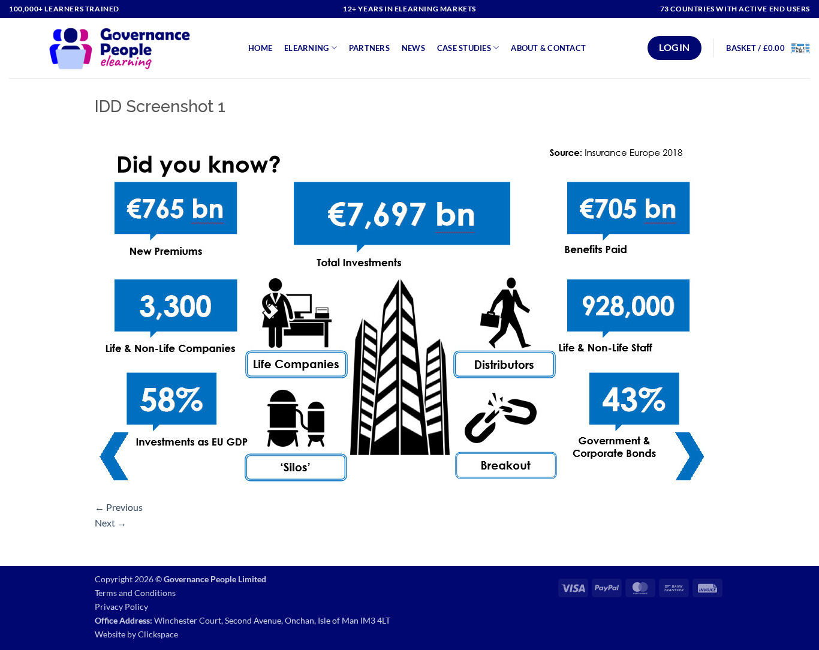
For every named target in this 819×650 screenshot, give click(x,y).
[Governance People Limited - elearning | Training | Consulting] (119, 48)
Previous (119, 507)
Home (260, 48)
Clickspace (158, 634)
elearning (306, 48)
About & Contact (548, 48)
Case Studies (464, 48)
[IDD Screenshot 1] (401, 311)
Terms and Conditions (135, 593)
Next (111, 522)
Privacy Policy (121, 606)
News (413, 48)
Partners (369, 48)
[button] (768, 48)
